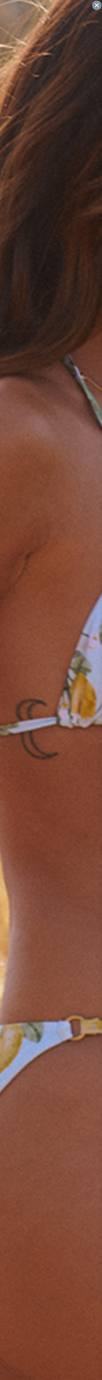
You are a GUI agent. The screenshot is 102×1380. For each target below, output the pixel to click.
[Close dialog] (97, 5)
